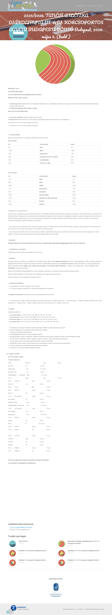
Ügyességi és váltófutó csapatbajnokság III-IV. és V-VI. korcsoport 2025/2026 (83, 542)
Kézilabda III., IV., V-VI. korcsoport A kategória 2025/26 (83, 550)
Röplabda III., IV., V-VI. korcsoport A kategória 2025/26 (83, 560)
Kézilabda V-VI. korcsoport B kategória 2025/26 (32, 550)
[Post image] (12, 544)
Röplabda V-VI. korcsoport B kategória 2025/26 (32, 560)
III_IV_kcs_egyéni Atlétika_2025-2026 (21, 527)
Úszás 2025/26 (23, 541)
